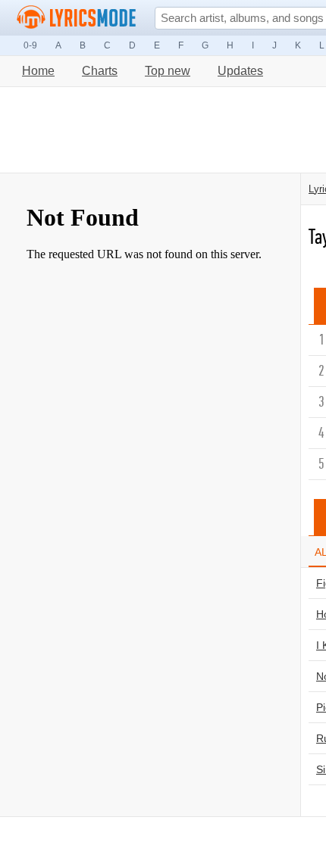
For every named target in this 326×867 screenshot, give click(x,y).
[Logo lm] (76, 17)
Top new (167, 70)
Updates (240, 70)
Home (38, 70)
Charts (100, 70)
